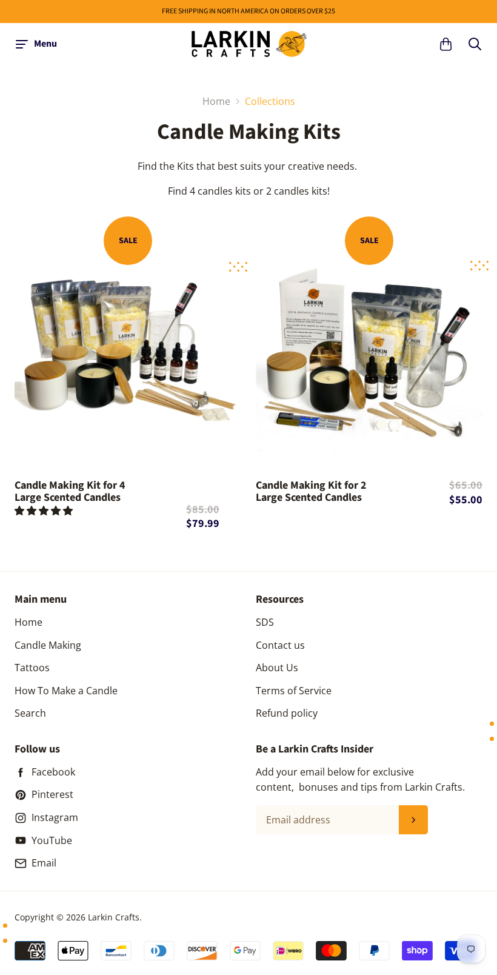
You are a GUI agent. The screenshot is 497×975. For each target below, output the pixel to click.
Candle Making (48, 645)
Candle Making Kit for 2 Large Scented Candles (311, 492)
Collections (270, 101)
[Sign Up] (413, 819)
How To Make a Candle (66, 690)
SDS (265, 622)
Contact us (280, 645)
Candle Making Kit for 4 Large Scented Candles (70, 492)
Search (30, 713)
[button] (45, 510)
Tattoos (32, 667)
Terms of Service (294, 690)
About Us (277, 667)
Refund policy (287, 713)
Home (28, 622)
